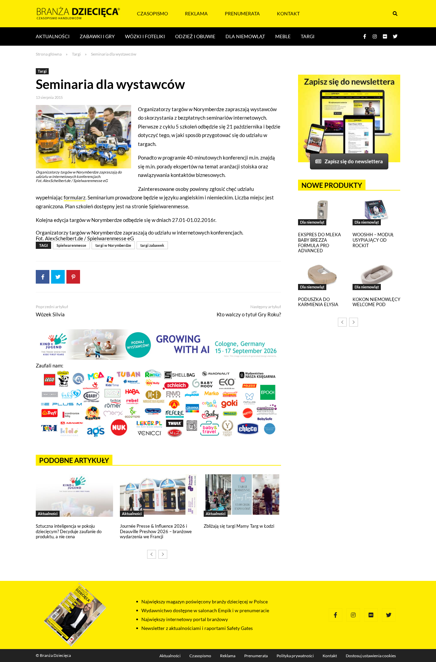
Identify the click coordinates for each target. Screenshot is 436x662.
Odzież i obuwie (195, 36)
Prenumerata (242, 13)
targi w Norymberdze (113, 245)
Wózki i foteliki (145, 36)
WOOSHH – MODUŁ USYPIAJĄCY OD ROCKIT (373, 240)
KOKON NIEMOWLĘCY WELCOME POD (376, 302)
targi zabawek (152, 245)
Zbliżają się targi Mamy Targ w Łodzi (239, 526)
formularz (74, 197)
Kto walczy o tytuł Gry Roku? (249, 314)
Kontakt (288, 13)
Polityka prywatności (295, 655)
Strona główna (49, 54)
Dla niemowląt (245, 36)
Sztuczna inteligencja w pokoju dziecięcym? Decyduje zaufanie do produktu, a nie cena (69, 531)
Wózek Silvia (50, 314)
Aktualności (52, 36)
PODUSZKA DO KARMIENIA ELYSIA (318, 302)
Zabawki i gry (97, 36)
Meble (283, 36)
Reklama (196, 13)
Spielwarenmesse (71, 245)
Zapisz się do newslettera (354, 161)
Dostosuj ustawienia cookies (371, 655)
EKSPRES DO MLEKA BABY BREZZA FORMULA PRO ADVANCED (319, 242)
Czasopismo (152, 13)
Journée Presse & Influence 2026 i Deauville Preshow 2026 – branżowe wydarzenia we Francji (156, 531)
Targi (307, 36)
